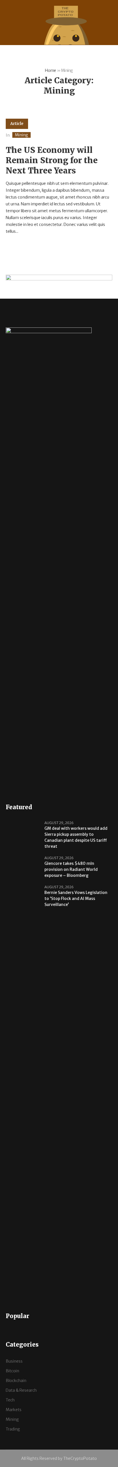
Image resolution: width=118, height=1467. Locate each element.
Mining (21, 134)
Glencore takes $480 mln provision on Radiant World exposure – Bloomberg (71, 869)
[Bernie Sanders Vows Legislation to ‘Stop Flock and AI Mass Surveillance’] (23, 1092)
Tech (10, 1400)
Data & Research (21, 1390)
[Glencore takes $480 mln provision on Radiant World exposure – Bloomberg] (23, 866)
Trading (13, 1429)
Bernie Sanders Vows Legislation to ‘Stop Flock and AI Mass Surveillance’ (75, 898)
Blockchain (16, 1380)
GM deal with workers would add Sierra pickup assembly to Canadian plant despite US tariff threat (75, 837)
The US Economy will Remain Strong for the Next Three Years (52, 160)
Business (14, 1361)
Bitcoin (12, 1370)
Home (50, 70)
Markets (13, 1409)
